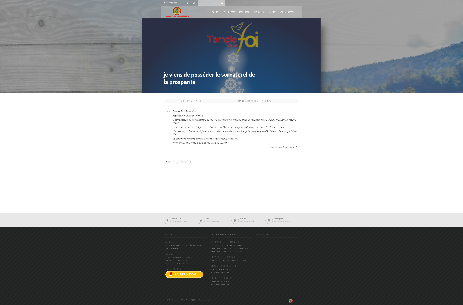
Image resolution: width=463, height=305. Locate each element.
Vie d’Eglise (260, 12)
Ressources (245, 12)
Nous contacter (288, 12)
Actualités (251, 100)
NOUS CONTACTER (170, 3)
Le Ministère (229, 12)
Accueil (216, 12)
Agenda (272, 12)
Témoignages (266, 100)
